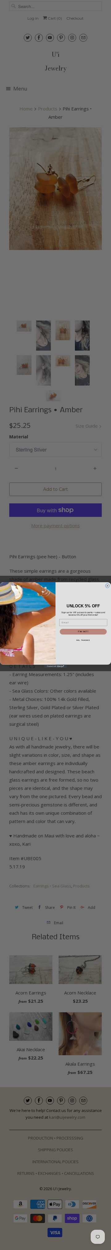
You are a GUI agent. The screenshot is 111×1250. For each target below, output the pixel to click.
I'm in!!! (83, 631)
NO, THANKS (83, 640)
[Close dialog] (107, 585)
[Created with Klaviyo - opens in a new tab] (55, 666)
